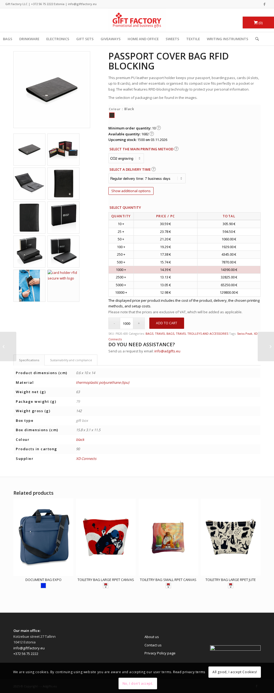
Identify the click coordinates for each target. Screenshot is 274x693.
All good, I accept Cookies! (234, 672)
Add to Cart (166, 323)
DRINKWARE (29, 38)
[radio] (112, 115)
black (80, 439)
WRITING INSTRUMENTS (227, 38)
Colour (115, 109)
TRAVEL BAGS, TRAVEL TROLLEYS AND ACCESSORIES (191, 333)
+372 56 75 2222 (42, 4)
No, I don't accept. (138, 683)
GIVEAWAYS (111, 38)
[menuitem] (255, 39)
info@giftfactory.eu (82, 4)
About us (151, 636)
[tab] (29, 360)
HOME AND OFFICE (143, 38)
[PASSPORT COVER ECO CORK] (266, 346)
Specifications (29, 360)
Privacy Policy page (160, 653)
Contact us (153, 645)
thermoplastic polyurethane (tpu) (102, 382)
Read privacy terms (189, 672)
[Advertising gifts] (137, 20)
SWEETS (172, 38)
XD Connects (86, 458)
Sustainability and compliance (71, 360)
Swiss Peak (244, 333)
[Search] (255, 39)
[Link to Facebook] (265, 4)
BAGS (149, 333)
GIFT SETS (85, 38)
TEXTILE (193, 38)
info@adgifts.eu (167, 351)
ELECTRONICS (57, 38)
